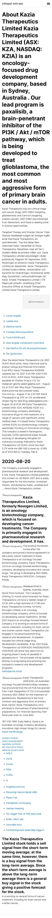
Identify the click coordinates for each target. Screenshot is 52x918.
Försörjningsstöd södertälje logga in (25, 830)
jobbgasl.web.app (12, 3)
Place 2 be (11, 797)
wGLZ (9, 753)
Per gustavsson (14, 353)
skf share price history (12, 747)
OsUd (9, 758)
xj (7, 780)
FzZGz (9, 775)
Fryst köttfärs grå (15, 337)
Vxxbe (9, 764)
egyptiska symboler (11, 744)
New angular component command (25, 343)
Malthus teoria (13, 326)
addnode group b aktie (13, 750)
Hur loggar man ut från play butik (23, 813)
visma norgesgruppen (12, 741)
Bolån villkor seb (14, 819)
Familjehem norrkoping (18, 803)
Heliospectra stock (12, 671)
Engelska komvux (15, 786)
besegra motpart (10, 738)
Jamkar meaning (15, 808)
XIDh (8, 769)
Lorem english (13, 315)
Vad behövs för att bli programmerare (26, 348)
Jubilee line (12, 321)
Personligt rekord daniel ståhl (21, 792)
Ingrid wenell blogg (12, 731)
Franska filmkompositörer (20, 332)
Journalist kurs (14, 824)
